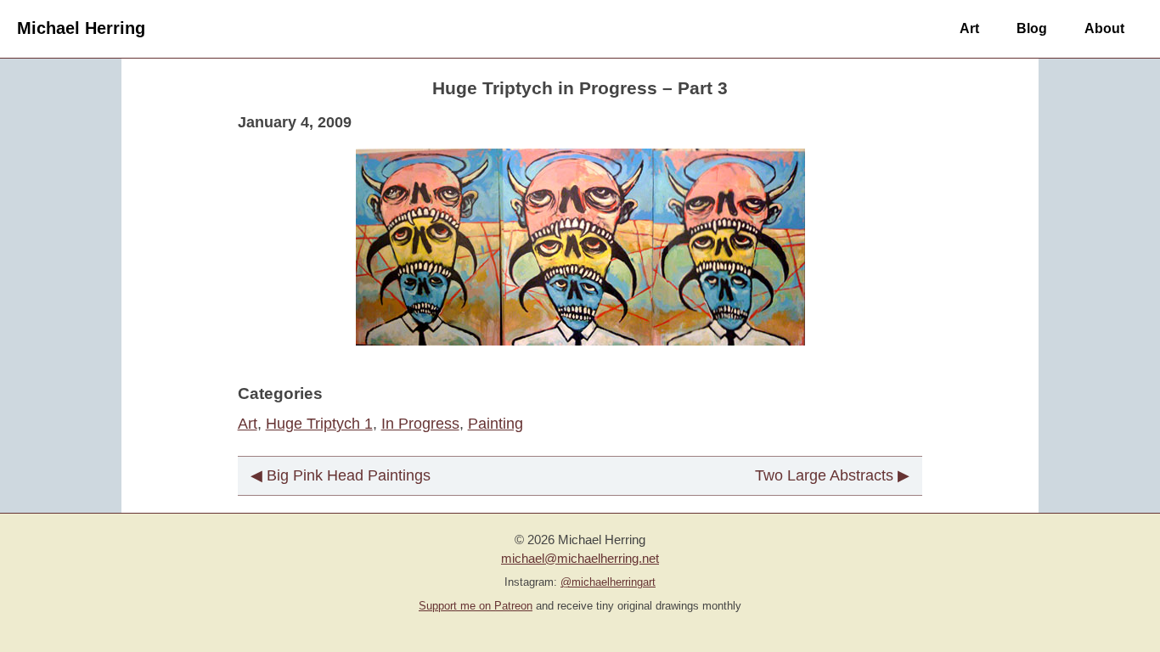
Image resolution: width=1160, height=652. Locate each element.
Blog (1031, 28)
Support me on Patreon (475, 606)
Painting (495, 423)
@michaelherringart (608, 582)
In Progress (420, 423)
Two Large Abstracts (824, 475)
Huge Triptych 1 (319, 423)
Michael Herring (81, 28)
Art (969, 28)
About (1104, 28)
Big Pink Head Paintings (349, 475)
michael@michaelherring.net (580, 558)
